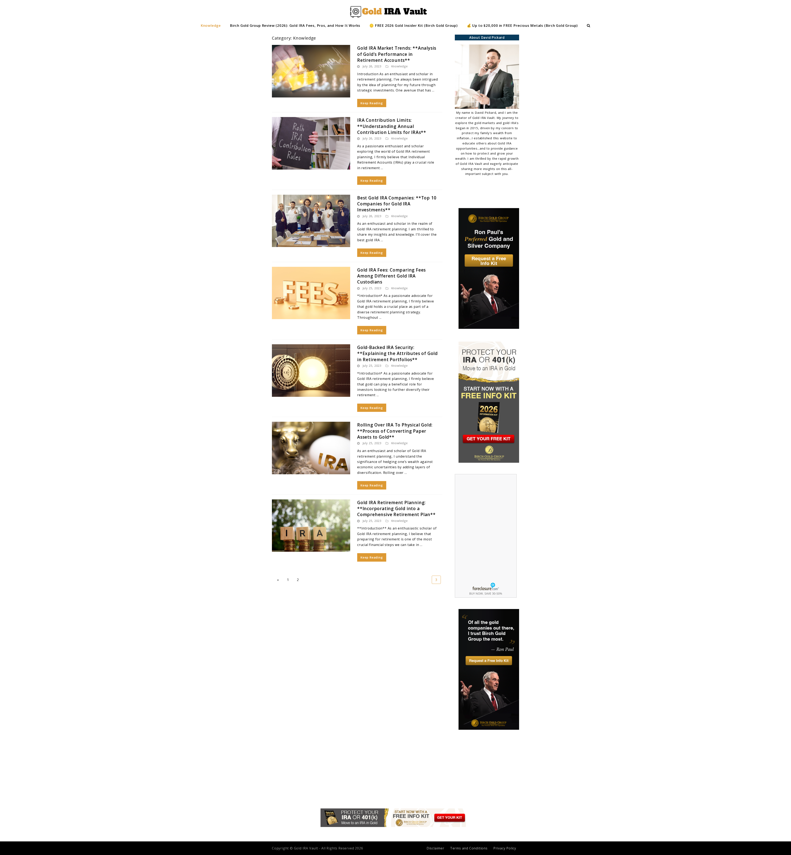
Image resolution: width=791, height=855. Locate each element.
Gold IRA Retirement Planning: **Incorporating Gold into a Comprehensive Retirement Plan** (396, 509)
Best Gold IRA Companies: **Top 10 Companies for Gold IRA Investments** (396, 204)
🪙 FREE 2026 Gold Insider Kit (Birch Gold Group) (413, 25)
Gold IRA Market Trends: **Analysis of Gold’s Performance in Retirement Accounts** (396, 54)
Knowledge (211, 25)
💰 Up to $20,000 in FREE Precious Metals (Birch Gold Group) (522, 25)
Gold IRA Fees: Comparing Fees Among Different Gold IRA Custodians (391, 276)
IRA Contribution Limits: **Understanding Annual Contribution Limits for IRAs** (391, 126)
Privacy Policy (504, 848)
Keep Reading (371, 103)
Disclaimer (435, 848)
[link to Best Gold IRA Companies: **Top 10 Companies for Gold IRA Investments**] (311, 221)
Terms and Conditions (469, 848)
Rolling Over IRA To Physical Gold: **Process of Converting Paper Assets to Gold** (395, 431)
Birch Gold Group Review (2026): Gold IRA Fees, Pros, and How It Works (295, 25)
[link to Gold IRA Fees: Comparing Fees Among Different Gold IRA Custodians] (311, 293)
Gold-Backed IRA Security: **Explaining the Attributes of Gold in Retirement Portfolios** (397, 353)
